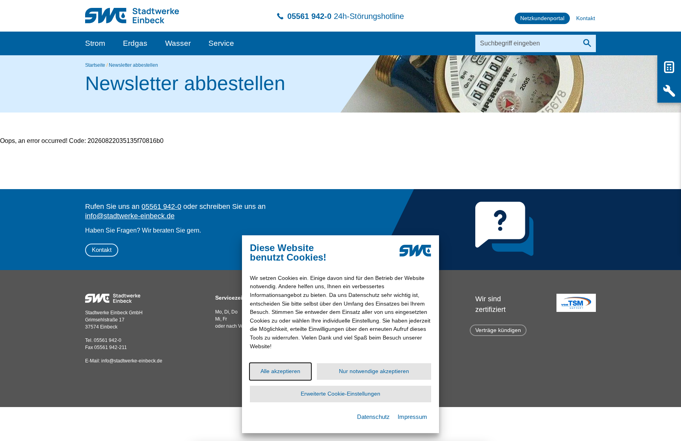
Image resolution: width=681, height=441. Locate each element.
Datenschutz (373, 416)
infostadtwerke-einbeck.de (131, 361)
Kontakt (102, 249)
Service (221, 43)
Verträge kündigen (498, 330)
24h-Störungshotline (345, 16)
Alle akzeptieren (280, 371)
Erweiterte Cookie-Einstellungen (340, 393)
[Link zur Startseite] (132, 11)
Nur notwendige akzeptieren (374, 371)
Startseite (95, 65)
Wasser (178, 43)
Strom (95, 43)
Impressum (412, 416)
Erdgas (135, 43)
